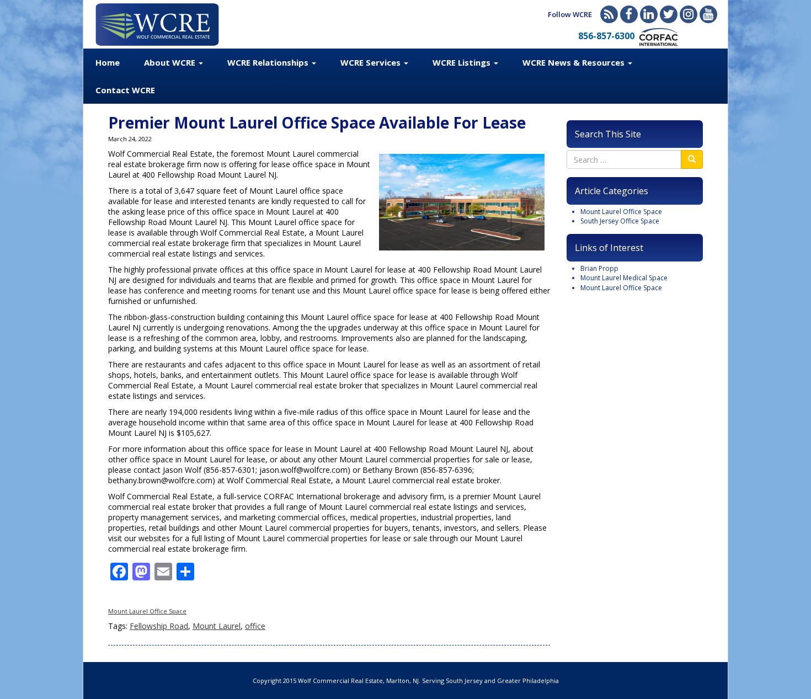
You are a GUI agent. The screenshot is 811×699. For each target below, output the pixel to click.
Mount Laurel (217, 626)
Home (107, 62)
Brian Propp (599, 268)
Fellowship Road (159, 626)
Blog (609, 14)
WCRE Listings (463, 62)
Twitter (668, 14)
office (255, 626)
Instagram (688, 14)
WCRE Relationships (269, 62)
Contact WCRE (125, 89)
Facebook (629, 14)
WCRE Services (371, 62)
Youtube (708, 14)
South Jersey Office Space (619, 221)
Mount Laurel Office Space (147, 611)
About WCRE (171, 62)
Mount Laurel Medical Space (624, 277)
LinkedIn (649, 14)
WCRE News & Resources (574, 62)
